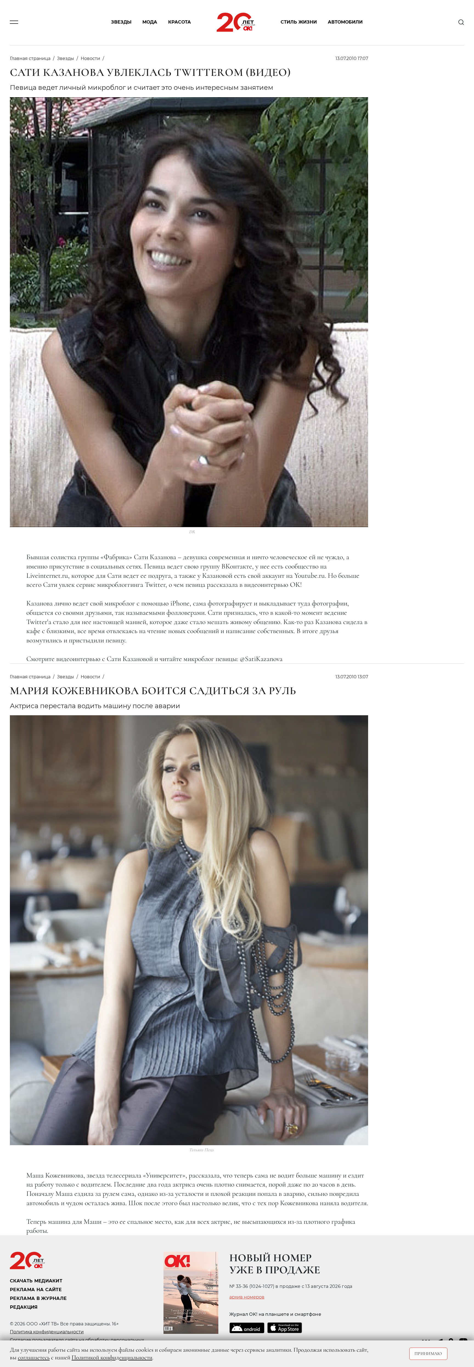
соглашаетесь (34, 1357)
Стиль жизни (299, 22)
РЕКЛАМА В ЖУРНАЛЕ (38, 1298)
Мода (149, 22)
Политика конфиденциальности (47, 1331)
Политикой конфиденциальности (112, 1357)
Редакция (24, 1307)
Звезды (121, 22)
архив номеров (246, 1297)
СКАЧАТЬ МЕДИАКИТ (36, 1280)
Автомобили (345, 22)
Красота (179, 22)
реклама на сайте (36, 1289)
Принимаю (428, 1353)
